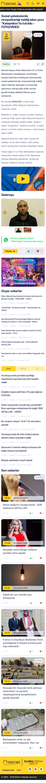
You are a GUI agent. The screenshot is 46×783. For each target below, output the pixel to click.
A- (38, 64)
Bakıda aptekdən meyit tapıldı (16, 460)
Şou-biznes (14, 387)
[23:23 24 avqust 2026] (23, 622)
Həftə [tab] (23, 368)
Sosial (11, 442)
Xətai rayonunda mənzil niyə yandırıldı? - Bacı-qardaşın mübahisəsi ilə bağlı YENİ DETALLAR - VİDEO (22, 408)
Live (19, 770)
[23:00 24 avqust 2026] (23, 722)
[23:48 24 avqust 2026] (23, 533)
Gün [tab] (9, 368)
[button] (41, 212)
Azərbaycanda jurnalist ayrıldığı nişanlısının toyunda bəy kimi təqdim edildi (20, 379)
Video (12, 303)
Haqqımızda (8, 770)
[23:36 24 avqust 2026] (23, 577)
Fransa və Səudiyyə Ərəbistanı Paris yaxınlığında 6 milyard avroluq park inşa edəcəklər (23, 643)
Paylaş (8, 251)
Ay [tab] (37, 368)
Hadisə (6, 64)
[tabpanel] (23, 420)
